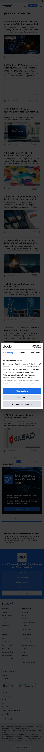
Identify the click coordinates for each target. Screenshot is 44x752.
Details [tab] (22, 353)
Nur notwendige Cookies (22, 404)
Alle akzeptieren (22, 391)
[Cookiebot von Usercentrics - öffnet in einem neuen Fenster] (31, 346)
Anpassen (21, 397)
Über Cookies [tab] (36, 353)
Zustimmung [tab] (8, 353)
